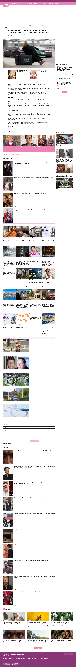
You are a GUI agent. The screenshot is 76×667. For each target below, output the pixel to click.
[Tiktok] (72, 656)
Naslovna (14, 3)
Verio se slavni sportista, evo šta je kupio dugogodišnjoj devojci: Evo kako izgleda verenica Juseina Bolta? (32, 453)
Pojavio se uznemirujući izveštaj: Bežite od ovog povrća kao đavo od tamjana (64, 189)
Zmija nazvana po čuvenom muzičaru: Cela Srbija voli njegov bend (29, 594)
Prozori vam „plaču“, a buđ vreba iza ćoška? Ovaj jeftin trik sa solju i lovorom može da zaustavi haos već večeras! (64, 160)
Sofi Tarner (44, 84)
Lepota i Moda (20, 3)
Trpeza (56, 3)
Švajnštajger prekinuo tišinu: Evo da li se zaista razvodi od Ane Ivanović (30, 193)
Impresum (63, 663)
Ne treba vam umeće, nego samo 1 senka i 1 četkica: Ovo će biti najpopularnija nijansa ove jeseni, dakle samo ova (64, 69)
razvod (5, 154)
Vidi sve (64, 92)
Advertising (57, 663)
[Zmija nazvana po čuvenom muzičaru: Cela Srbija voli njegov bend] (8, 600)
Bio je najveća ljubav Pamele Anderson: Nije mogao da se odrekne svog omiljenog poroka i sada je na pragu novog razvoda (34, 162)
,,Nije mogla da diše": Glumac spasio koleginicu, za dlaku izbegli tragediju (31, 562)
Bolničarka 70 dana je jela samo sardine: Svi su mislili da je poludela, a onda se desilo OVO (64, 145)
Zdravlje (25, 3)
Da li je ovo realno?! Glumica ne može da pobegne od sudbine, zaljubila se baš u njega (33, 499)
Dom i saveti (45, 3)
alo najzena (11, 154)
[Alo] (4, 0)
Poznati (40, 3)
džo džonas (18, 154)
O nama (46, 663)
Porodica (30, 3)
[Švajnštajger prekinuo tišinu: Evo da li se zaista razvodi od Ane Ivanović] (8, 200)
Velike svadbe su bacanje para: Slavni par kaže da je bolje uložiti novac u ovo (31, 547)
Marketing (51, 663)
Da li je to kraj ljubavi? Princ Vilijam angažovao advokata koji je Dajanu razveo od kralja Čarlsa (34, 209)
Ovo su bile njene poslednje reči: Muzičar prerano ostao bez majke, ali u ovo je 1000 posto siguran (34, 516)
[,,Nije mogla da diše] (8, 569)
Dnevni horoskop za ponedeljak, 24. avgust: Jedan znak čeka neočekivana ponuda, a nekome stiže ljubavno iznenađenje (61, 644)
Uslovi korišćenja (69, 663)
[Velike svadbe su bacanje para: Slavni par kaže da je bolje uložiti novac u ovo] (8, 553)
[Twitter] (70, 656)
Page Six (10, 85)
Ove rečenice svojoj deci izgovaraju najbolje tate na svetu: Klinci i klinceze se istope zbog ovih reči (65, 87)
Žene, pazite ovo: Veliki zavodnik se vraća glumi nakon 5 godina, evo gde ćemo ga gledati (34, 531)
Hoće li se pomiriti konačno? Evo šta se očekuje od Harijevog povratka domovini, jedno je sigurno (34, 578)
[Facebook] (65, 656)
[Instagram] (67, 656)
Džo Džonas (13, 84)
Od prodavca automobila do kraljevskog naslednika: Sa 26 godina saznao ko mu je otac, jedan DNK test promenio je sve (34, 484)
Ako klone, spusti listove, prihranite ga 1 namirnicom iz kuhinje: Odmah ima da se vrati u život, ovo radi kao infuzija (65, 79)
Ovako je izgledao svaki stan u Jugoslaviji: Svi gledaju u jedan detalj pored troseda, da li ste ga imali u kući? (64, 175)
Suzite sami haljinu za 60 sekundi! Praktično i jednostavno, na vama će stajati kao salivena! (21, 72)
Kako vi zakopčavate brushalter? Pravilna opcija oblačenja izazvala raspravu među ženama (44, 72)
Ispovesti (36, 3)
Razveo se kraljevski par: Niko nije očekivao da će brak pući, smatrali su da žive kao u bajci (33, 178)
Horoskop (51, 3)
